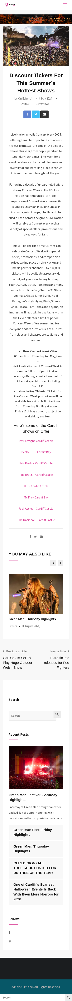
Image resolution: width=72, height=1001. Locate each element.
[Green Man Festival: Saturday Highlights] (36, 767)
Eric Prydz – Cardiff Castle (36, 463)
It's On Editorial (23, 98)
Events (25, 104)
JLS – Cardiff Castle (36, 486)
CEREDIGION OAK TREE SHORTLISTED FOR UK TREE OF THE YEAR (34, 868)
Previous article (16, 651)
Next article (58, 651)
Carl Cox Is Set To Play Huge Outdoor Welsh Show (17, 662)
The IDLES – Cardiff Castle (36, 475)
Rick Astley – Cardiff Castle (36, 508)
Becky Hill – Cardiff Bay (36, 452)
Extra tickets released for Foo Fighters (56, 662)
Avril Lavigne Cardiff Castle (36, 441)
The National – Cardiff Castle (36, 520)
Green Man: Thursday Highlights (32, 619)
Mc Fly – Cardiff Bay (36, 497)
